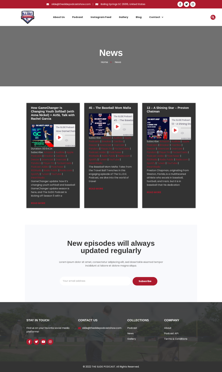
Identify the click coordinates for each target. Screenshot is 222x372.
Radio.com (66, 170)
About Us (59, 17)
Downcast (48, 159)
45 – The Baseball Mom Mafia (110, 107)
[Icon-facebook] (29, 342)
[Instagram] (193, 4)
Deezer (35, 159)
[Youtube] (43, 342)
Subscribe (70, 145)
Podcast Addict (40, 166)
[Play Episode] (59, 137)
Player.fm (48, 163)
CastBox (60, 156)
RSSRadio (36, 170)
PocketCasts (64, 163)
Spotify (35, 174)
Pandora (36, 163)
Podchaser (57, 166)
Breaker (48, 156)
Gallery (123, 17)
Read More (38, 203)
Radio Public (51, 170)
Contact (154, 17)
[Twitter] (186, 4)
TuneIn (45, 174)
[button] (213, 17)
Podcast (77, 17)
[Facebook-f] (180, 4)
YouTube (56, 174)
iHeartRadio (38, 177)
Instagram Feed (101, 17)
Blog (139, 17)
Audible (60, 152)
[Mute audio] (71, 140)
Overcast (61, 159)
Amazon (49, 152)
